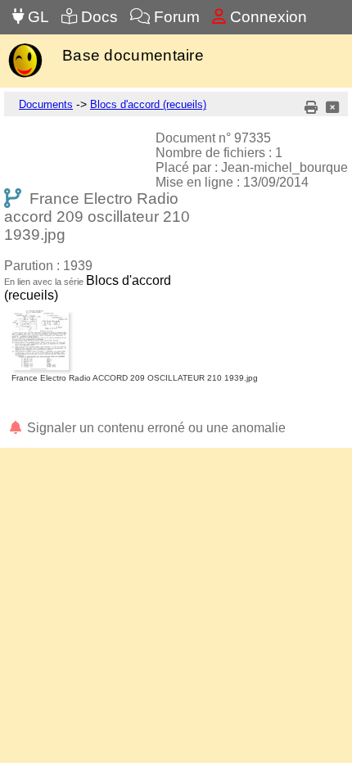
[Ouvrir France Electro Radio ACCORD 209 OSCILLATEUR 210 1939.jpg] (134, 313)
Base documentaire (133, 55)
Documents (46, 104)
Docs (97, 16)
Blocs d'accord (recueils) (148, 104)
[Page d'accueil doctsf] (25, 76)
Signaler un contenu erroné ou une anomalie (155, 428)
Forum (175, 16)
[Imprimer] (311, 108)
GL (36, 16)
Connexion (266, 16)
